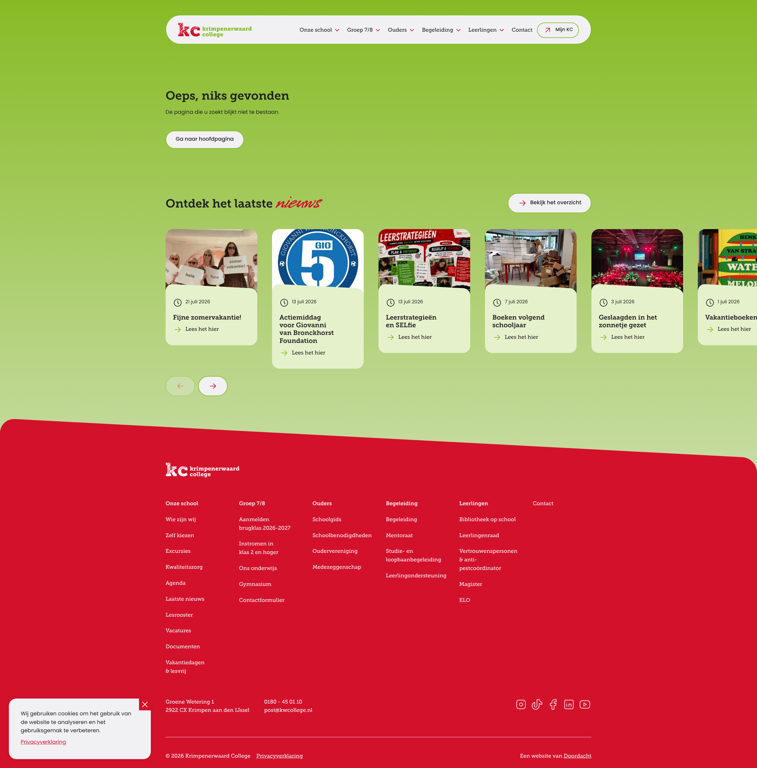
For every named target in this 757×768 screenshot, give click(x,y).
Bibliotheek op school (487, 520)
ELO (464, 600)
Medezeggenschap (337, 567)
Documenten (183, 647)
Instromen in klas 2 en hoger (258, 548)
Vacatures (178, 631)
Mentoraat (399, 536)
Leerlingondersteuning (416, 576)
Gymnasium (255, 584)
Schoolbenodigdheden (342, 536)
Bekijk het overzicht (555, 203)
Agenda (176, 583)
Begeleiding (401, 520)
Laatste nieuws (185, 599)
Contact (522, 30)
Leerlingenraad (479, 536)
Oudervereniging (335, 551)
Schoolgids (327, 520)
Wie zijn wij (181, 520)
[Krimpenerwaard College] (215, 30)
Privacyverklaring (43, 742)
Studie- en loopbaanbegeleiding (413, 555)
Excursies (178, 551)
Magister (470, 584)
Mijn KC (564, 30)
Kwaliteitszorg (184, 567)
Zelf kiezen (180, 536)
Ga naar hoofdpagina (205, 139)
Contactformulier (261, 600)
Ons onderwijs (258, 568)
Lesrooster (179, 615)
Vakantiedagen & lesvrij (185, 667)
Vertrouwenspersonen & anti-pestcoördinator (488, 559)
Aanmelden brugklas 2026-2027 (264, 524)
